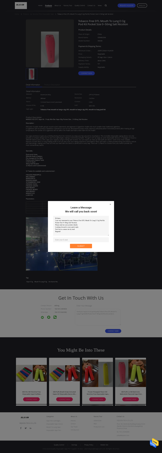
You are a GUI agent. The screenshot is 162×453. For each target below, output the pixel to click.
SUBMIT (81, 246)
